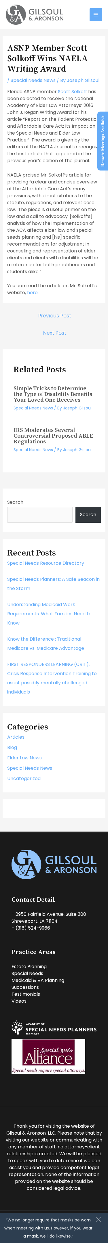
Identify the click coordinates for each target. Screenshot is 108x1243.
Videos (19, 1001)
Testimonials (26, 994)
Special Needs (27, 973)
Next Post (54, 333)
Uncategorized (24, 778)
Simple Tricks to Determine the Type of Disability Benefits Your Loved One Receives (53, 394)
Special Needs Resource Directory (45, 563)
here (32, 292)
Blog (12, 747)
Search (15, 502)
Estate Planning (29, 966)
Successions (25, 987)
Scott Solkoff (72, 91)
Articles (15, 737)
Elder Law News (24, 757)
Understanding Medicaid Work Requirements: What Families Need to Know (49, 613)
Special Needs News (33, 80)
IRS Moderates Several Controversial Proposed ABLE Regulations (53, 436)
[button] (98, 1219)
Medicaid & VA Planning (38, 980)
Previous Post (54, 315)
